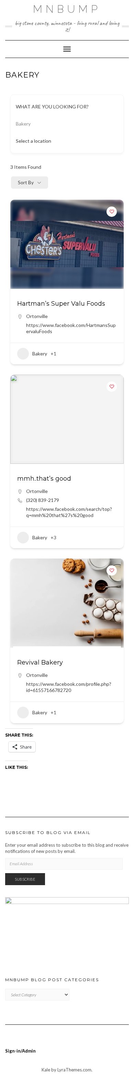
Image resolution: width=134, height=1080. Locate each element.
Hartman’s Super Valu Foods (61, 303)
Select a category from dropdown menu (63, 123)
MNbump (67, 9)
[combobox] (64, 141)
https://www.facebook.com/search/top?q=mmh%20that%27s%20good (69, 512)
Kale (46, 1069)
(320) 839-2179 (42, 500)
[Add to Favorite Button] (112, 212)
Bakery (39, 353)
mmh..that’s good (44, 478)
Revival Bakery (40, 662)
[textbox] (33, 141)
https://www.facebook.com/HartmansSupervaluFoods (71, 328)
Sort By (26, 182)
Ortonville (37, 316)
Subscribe (25, 879)
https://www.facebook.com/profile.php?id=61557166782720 (68, 687)
